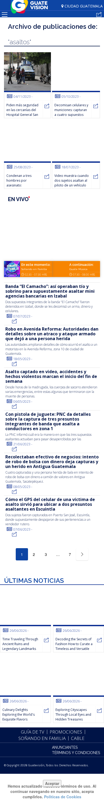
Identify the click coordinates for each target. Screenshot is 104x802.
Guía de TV (32, 732)
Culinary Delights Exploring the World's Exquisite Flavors (18, 714)
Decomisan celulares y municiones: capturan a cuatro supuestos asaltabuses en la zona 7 (71, 115)
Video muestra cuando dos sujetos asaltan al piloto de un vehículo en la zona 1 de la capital (71, 185)
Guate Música (78, 269)
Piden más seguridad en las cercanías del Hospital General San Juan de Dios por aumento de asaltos (22, 115)
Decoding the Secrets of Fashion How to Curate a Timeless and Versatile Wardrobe (74, 646)
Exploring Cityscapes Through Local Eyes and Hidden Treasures (73, 714)
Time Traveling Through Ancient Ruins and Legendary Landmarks (20, 644)
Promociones (66, 732)
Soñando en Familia (34, 269)
